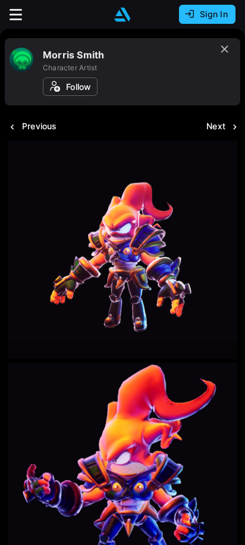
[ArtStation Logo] (122, 14)
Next (215, 126)
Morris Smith (74, 55)
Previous (39, 126)
